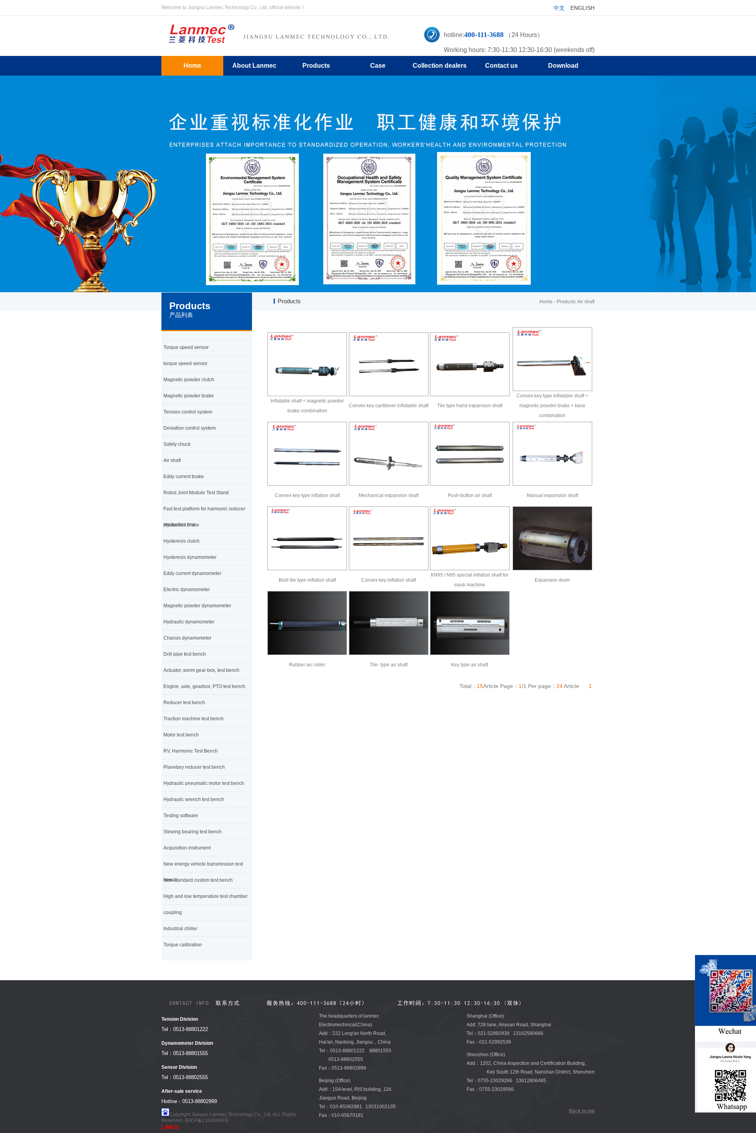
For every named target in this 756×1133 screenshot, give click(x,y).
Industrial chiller (180, 928)
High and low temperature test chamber (205, 896)
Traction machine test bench (193, 718)
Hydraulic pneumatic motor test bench (203, 783)
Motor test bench (181, 735)
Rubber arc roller (307, 665)
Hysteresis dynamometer (190, 557)
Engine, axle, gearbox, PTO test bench (204, 686)
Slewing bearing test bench (192, 831)
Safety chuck (177, 444)
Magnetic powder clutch (188, 379)
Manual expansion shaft (552, 495)
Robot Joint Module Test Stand (196, 492)
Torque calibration (182, 945)
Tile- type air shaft (389, 665)
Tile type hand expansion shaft (469, 405)
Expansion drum (552, 580)
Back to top (582, 1111)
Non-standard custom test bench (198, 880)
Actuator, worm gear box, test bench (201, 670)
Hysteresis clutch (181, 541)
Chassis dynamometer (187, 638)
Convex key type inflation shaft (307, 495)
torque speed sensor (185, 363)
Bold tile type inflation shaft (307, 580)
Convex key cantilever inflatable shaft (388, 405)
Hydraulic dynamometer (189, 622)
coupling (172, 912)
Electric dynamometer (186, 589)
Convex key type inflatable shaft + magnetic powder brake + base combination (552, 405)
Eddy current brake (183, 476)
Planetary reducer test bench (194, 767)
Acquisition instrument (187, 848)
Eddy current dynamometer (192, 573)
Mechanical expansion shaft (389, 495)
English (583, 8)
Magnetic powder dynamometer (197, 605)
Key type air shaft (469, 665)
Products (566, 301)
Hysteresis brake (181, 525)
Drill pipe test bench (184, 654)
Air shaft (586, 301)
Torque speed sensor (186, 347)
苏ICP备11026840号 (207, 1120)
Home (545, 301)
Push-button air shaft (470, 495)
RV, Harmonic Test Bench (190, 751)
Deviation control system (189, 428)
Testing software (180, 815)
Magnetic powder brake (188, 396)
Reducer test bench (184, 702)
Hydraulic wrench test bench (193, 799)
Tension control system (187, 412)
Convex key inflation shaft (388, 580)
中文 (559, 8)
